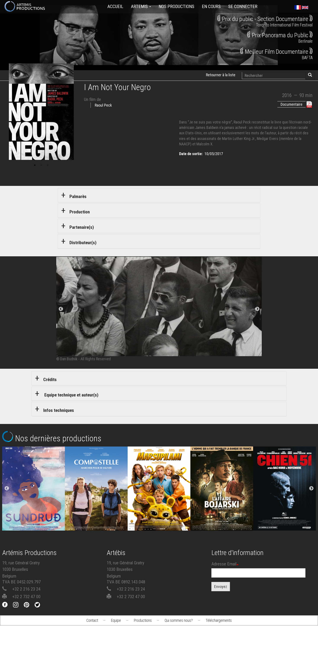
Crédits (50, 379)
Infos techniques (58, 410)
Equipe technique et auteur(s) (70, 395)
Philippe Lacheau (159, 501)
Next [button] (311, 488)
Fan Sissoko (33, 490)
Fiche (37, 473)
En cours (211, 6)
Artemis (140, 6)
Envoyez (220, 586)
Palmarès (78, 196)
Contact (92, 620)
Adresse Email (223, 564)
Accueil (115, 6)
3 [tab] (48, 165)
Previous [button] (6, 488)
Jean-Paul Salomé (222, 501)
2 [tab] (41, 165)
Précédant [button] (60, 309)
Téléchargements (219, 620)
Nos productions (176, 6)
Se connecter (242, 6)
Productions (143, 620)
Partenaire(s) (81, 227)
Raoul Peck (103, 105)
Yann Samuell (96, 501)
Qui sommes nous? (179, 620)
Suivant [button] (257, 309)
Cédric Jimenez (284, 501)
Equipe (116, 620)
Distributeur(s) (82, 242)
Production (79, 211)
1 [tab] (35, 165)
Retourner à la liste (220, 75)
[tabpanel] (159, 309)
